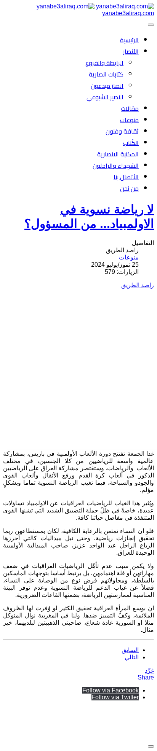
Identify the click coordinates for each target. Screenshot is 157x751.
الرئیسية (129, 40)
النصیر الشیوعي (105, 97)
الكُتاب (131, 142)
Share (146, 677)
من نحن (129, 188)
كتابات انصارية (106, 74)
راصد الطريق (137, 285)
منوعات (129, 120)
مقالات (130, 108)
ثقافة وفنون (122, 131)
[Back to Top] (151, 746)
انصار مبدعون (107, 85)
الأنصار (131, 51)
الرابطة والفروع (104, 62)
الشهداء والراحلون (116, 165)
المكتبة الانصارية (118, 154)
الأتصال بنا (126, 177)
